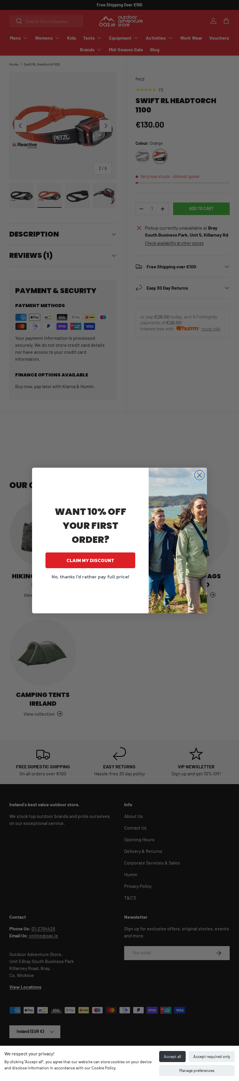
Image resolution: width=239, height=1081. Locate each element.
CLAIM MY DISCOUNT (90, 560)
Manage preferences (197, 1070)
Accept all (172, 1056)
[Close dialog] (199, 475)
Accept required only (211, 1056)
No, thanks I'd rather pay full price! (90, 576)
